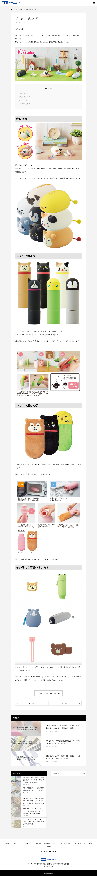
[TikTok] (47, 851)
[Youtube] (50, 851)
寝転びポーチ (23, 93)
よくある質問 (37, 843)
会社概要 (27, 843)
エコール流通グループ (65, 843)
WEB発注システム (49, 843)
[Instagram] (44, 851)
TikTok (90, 843)
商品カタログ (17, 843)
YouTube (48, 846)
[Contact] (53, 851)
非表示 (50, 88)
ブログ (25, 22)
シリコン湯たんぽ (25, 100)
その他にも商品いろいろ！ (28, 104)
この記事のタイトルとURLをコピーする (48, 693)
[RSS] (56, 851)
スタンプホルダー (25, 97)
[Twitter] (41, 851)
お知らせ (7, 843)
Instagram (78, 843)
